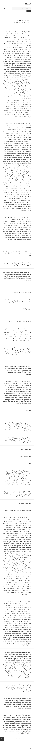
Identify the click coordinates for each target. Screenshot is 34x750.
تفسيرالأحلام (26, 4)
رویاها (30, 748)
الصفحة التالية (2, 739)
